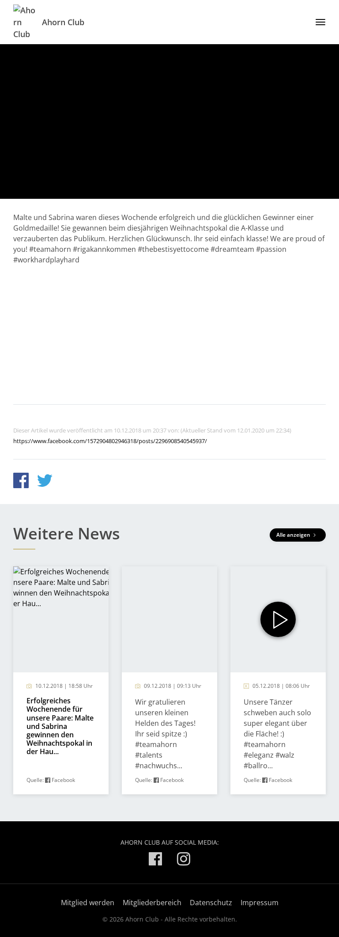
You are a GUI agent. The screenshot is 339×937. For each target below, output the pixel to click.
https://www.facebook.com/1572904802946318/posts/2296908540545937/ (110, 441)
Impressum (260, 902)
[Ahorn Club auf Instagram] (183, 860)
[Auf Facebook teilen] (21, 482)
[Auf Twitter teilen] (45, 482)
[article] (61, 680)
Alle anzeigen (294, 535)
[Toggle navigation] (317, 22)
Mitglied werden (87, 902)
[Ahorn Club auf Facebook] (155, 860)
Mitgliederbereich (152, 902)
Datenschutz (211, 902)
